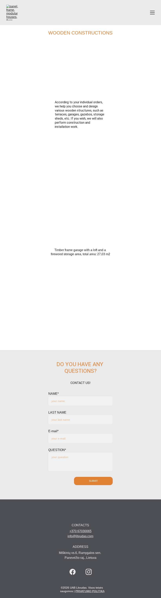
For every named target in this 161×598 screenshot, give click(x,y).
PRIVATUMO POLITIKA (89, 591)
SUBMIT (93, 481)
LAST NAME (57, 412)
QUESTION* (57, 450)
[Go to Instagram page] (89, 572)
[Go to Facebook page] (73, 572)
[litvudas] (80, 516)
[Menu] (152, 12)
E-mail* (53, 431)
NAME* (53, 393)
